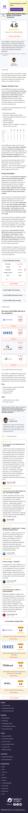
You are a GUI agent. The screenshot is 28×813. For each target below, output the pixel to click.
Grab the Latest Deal (16, 9)
